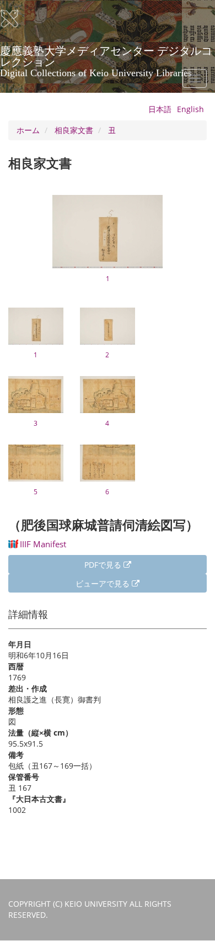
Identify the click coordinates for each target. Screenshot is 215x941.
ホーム (28, 130)
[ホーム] (16, 19)
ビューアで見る (104, 583)
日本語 (159, 109)
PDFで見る (103, 564)
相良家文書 (74, 130)
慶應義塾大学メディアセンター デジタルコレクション (106, 55)
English (190, 109)
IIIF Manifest (43, 543)
